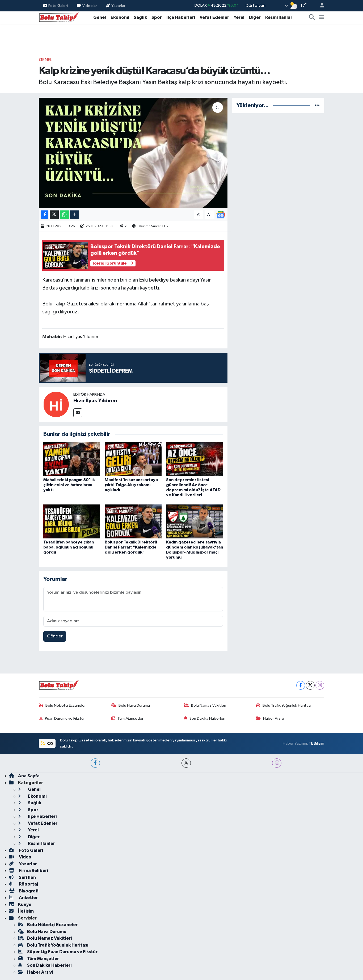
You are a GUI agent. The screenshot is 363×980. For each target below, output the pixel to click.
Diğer (255, 17)
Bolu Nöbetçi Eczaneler (65, 705)
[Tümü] (317, 105)
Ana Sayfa (29, 776)
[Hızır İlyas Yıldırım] (56, 404)
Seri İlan (27, 877)
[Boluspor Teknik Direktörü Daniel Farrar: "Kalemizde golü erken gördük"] (133, 521)
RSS (49, 743)
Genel (99, 17)
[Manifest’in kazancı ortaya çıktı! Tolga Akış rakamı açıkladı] (133, 459)
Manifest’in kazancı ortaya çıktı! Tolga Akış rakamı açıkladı (131, 485)
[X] (310, 685)
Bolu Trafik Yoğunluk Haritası (287, 705)
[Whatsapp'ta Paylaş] (64, 214)
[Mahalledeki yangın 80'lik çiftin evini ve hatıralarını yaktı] (71, 459)
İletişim (26, 911)
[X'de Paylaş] (54, 214)
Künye (24, 904)
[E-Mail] (77, 412)
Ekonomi (120, 17)
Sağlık (140, 17)
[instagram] (276, 763)
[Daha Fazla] (74, 214)
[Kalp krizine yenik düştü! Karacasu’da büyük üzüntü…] (133, 153)
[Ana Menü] (321, 17)
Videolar (89, 5)
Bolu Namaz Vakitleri (208, 705)
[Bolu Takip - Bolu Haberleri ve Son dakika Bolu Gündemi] (59, 17)
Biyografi (28, 891)
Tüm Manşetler (130, 718)
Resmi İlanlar (278, 17)
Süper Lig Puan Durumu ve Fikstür (62, 951)
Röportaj (28, 884)
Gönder (55, 636)
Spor (156, 17)
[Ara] (312, 17)
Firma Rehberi (33, 870)
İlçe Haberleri (180, 17)
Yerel (239, 17)
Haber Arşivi (273, 718)
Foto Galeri (58, 5)
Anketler (28, 897)
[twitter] (186, 763)
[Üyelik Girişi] (320, 5)
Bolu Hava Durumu (134, 705)
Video (24, 857)
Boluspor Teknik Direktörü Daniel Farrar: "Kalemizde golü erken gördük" (131, 547)
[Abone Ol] (220, 214)
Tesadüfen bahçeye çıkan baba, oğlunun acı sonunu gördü (68, 547)
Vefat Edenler (214, 17)
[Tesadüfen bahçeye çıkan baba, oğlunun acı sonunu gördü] (71, 521)
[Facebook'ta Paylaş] (44, 214)
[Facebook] (300, 685)
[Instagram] (319, 685)
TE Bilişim (316, 743)
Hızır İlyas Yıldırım (95, 400)
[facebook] (95, 763)
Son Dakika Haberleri (207, 718)
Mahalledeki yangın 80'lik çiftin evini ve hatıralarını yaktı (69, 485)
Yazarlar (118, 5)
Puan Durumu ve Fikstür (65, 718)
